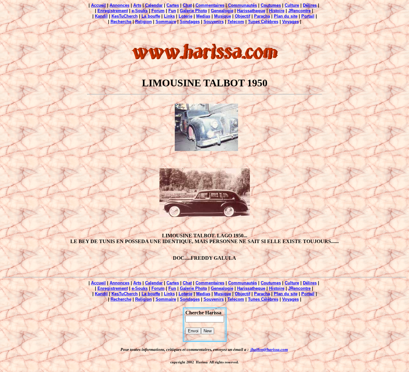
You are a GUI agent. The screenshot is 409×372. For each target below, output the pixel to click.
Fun (172, 10)
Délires (310, 5)
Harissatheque (251, 10)
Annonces (119, 5)
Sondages (190, 21)
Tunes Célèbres (263, 21)
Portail (307, 16)
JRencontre (299, 10)
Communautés (242, 5)
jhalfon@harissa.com (269, 349)
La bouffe (151, 16)
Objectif (242, 16)
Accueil (98, 5)
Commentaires (210, 5)
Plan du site (285, 16)
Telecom (236, 21)
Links (169, 16)
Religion (143, 21)
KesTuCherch (125, 16)
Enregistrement (112, 10)
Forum (158, 10)
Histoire (276, 10)
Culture (292, 5)
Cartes (172, 5)
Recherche (121, 21)
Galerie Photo (193, 10)
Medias (203, 16)
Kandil (101, 16)
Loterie (185, 16)
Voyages (290, 21)
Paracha (262, 16)
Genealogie (222, 10)
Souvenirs (214, 21)
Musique (222, 16)
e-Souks (140, 10)
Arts (137, 5)
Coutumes (271, 5)
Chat (187, 5)
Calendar (154, 5)
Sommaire (166, 21)
